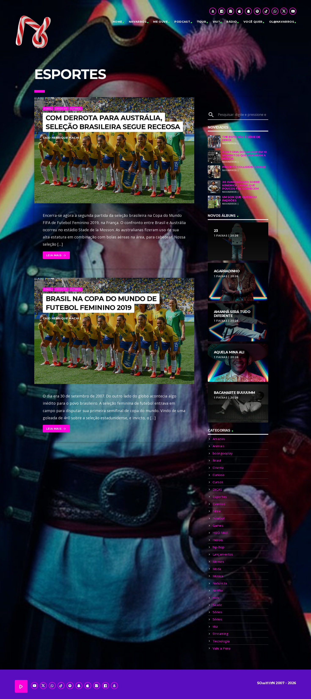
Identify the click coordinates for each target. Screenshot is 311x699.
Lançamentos (223, 554)
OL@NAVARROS (281, 21)
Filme (217, 511)
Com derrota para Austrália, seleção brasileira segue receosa (113, 122)
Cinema (218, 467)
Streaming (220, 633)
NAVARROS (138, 21)
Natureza (220, 583)
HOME (117, 21)
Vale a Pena (222, 648)
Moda (217, 569)
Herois (218, 540)
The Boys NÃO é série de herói (241, 138)
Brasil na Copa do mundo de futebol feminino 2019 (101, 303)
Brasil (48, 108)
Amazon (219, 439)
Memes (218, 561)
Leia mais (56, 255)
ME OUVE (160, 21)
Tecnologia (221, 641)
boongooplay (223, 453)
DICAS (217, 489)
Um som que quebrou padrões (239, 198)
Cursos (218, 482)
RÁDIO (231, 21)
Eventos (219, 504)
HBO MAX (220, 532)
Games (218, 525)
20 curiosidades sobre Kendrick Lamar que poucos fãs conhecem (241, 185)
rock (216, 597)
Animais (218, 446)
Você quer (253, 21)
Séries (217, 612)
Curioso (218, 475)
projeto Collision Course (244, 167)
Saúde (217, 605)
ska (215, 626)
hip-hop (218, 547)
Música (218, 576)
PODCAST (182, 21)
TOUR (201, 21)
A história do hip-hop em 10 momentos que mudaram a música (244, 155)
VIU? (216, 21)
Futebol (75, 108)
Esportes (61, 108)
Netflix (218, 590)
